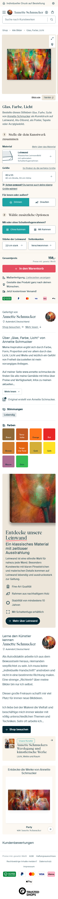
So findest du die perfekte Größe (39, 168)
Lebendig (9, 414)
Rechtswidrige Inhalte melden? (22, 861)
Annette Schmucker (28, 12)
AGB (31, 856)
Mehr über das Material (44, 146)
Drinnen (18, 202)
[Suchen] (51, 19)
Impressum (29, 866)
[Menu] (4, 12)
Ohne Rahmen (17, 229)
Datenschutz (45, 861)
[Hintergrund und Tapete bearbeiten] (52, 44)
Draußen (44, 202)
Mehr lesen (32, 327)
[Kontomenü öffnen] (47, 12)
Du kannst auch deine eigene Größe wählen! (27, 186)
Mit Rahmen (44, 229)
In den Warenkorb (31, 268)
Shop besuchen (11, 327)
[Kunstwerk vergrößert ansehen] (52, 38)
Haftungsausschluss (46, 856)
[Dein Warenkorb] (52, 12)
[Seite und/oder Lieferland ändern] (53, 3)
